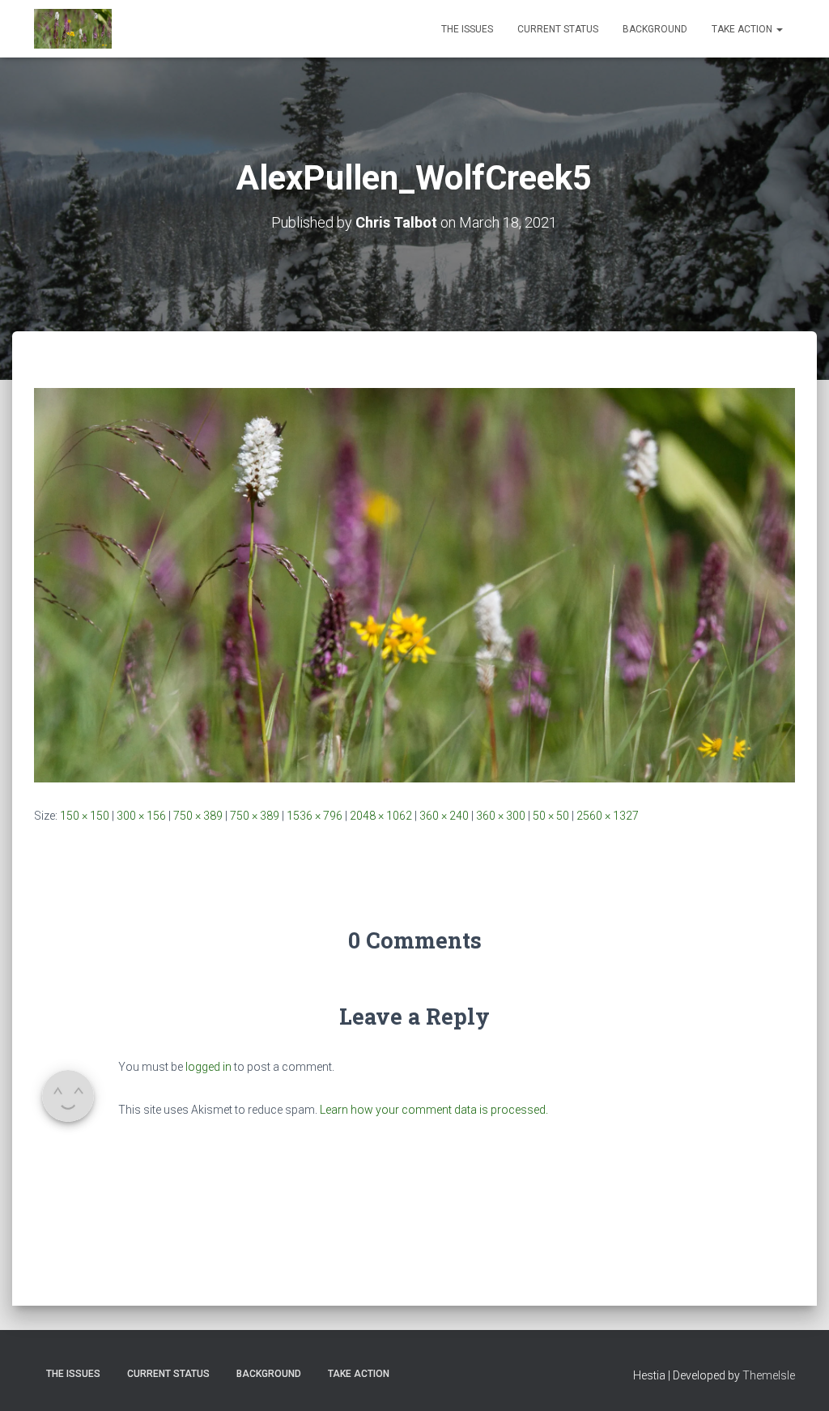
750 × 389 (198, 815)
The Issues (467, 29)
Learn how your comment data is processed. (434, 1109)
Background (655, 29)
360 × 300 (500, 815)
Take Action (743, 29)
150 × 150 (84, 815)
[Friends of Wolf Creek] (73, 29)
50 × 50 (551, 815)
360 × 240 (444, 815)
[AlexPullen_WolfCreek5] (414, 584)
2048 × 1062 (381, 815)
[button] (779, 29)
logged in (208, 1066)
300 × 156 (141, 815)
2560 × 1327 (607, 815)
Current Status (557, 29)
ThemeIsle (768, 1375)
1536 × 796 (314, 815)
